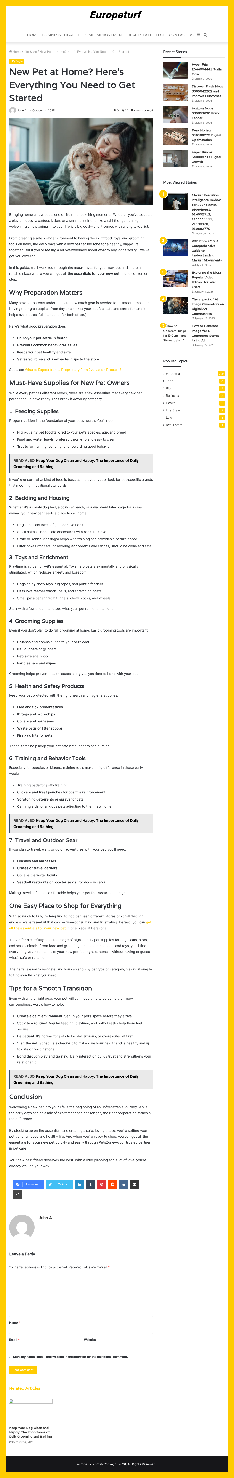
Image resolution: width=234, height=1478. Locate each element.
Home (33, 34)
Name (14, 1322)
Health (71, 34)
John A (45, 1217)
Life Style (30, 51)
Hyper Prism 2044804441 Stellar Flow (207, 69)
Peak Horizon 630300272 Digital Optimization (206, 135)
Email (14, 1339)
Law (169, 417)
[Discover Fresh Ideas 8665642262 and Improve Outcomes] (175, 92)
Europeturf (173, 373)
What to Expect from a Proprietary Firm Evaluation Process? (73, 370)
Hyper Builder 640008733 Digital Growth (206, 157)
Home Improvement (103, 34)
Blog (169, 388)
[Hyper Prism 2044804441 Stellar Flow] (175, 70)
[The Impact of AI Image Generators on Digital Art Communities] (175, 305)
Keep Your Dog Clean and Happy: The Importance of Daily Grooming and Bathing (30, 1432)
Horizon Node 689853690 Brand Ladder (206, 113)
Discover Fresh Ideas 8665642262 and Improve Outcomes (207, 91)
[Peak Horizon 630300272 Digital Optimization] (175, 136)
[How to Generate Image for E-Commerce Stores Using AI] (175, 333)
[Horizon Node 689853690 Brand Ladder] (175, 114)
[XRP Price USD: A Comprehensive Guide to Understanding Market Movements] (175, 247)
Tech (160, 34)
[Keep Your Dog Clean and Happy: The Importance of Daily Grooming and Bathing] (31, 1411)
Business (51, 34)
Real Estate (140, 34)
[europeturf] (117, 16)
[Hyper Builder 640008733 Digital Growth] (175, 158)
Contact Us (181, 34)
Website (90, 1339)
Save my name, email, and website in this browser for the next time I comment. (70, 1357)
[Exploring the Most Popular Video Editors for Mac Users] (175, 278)
